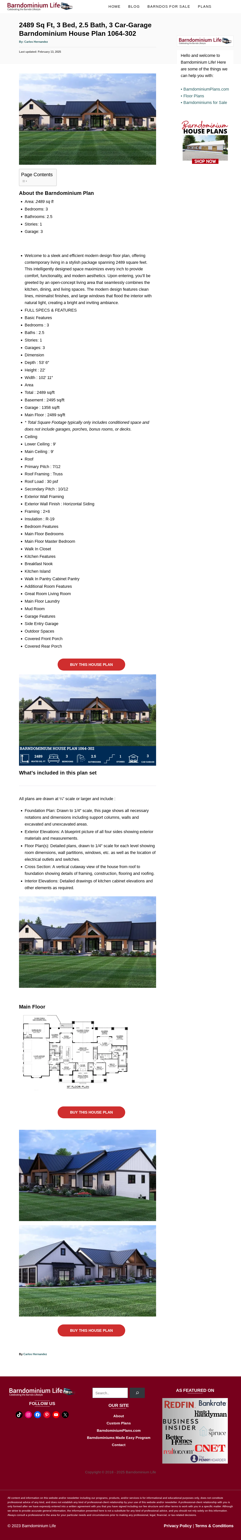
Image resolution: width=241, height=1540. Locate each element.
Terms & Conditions (214, 1525)
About (118, 1416)
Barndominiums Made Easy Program (118, 1438)
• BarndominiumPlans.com (205, 89)
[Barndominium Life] (41, 6)
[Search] (137, 1393)
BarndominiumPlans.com (119, 1431)
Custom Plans (119, 1423)
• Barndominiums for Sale (204, 102)
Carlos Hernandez (36, 41)
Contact (118, 1445)
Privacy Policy (178, 1525)
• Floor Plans (192, 96)
